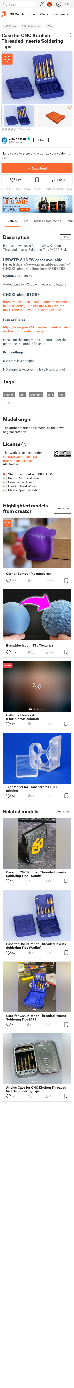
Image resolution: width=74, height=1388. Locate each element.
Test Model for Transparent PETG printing (31, 788)
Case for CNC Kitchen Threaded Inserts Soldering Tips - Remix (36, 874)
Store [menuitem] (32, 14)
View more (62, 508)
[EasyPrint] (42, 4)
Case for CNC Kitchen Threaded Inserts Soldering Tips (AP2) (36, 1017)
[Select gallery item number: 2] (34, 709)
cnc (50, 394)
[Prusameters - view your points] (49, 4)
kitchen (9, 394)
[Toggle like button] (8, 580)
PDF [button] (66, 237)
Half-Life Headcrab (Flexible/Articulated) (22, 717)
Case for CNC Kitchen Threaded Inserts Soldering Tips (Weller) (36, 945)
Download (39, 168)
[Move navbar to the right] (70, 14)
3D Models (11, 26)
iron (22, 394)
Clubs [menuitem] (44, 14)
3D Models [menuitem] (17, 14)
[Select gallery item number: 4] (40, 709)
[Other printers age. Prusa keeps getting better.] (37, 204)
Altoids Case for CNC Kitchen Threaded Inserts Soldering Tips (36, 1089)
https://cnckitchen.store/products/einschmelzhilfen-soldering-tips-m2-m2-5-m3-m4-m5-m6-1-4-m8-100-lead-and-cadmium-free (36, 306)
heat (61, 394)
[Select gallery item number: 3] (37, 709)
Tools (51, 26)
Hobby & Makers (32, 26)
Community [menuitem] (60, 14)
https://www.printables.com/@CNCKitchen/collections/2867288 (36, 266)
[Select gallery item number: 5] (43, 709)
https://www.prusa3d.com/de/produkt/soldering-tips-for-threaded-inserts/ (36, 329)
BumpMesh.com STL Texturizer (30, 645)
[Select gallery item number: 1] (30, 709)
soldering (36, 394)
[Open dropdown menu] (70, 35)
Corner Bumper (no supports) (28, 573)
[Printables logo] (4, 14)
